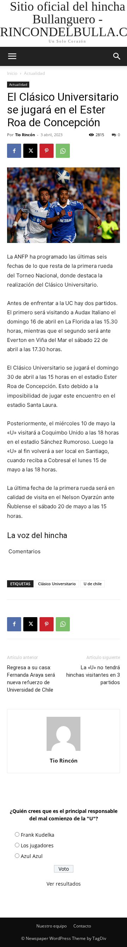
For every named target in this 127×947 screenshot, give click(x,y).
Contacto (82, 926)
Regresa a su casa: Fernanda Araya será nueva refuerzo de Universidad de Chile (31, 678)
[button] (117, 56)
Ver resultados (64, 883)
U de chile (93, 583)
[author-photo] (63, 751)
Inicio (12, 73)
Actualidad (34, 73)
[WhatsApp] (63, 151)
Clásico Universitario (57, 583)
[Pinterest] (47, 151)
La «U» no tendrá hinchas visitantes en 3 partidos (93, 675)
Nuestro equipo (51, 926)
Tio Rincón (25, 134)
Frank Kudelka (37, 834)
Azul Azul (32, 856)
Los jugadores (37, 845)
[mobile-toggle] (12, 56)
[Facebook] (14, 151)
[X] (30, 151)
